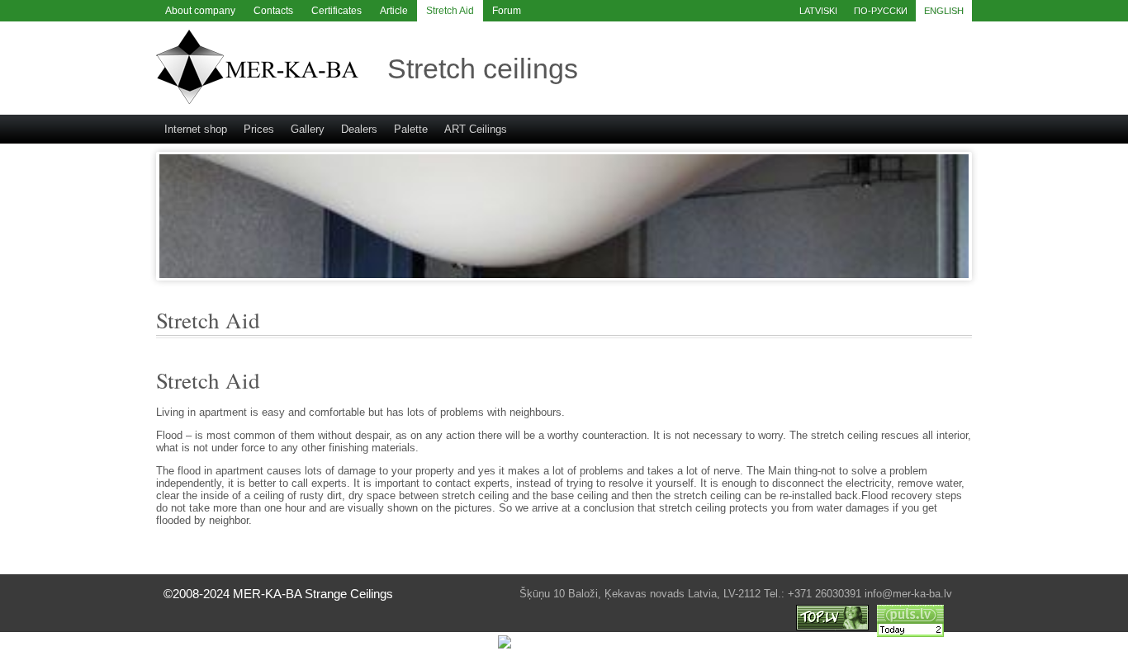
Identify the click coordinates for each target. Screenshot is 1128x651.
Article (394, 11)
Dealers (359, 129)
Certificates (336, 11)
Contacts (273, 11)
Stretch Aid (450, 11)
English (944, 11)
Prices (259, 129)
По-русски (881, 11)
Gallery (308, 129)
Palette (411, 129)
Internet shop (195, 129)
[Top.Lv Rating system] (832, 626)
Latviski (818, 11)
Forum (506, 11)
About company (200, 11)
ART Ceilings (475, 129)
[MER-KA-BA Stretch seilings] (257, 100)
